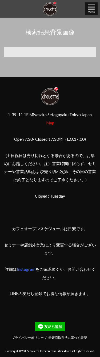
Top (90, 340)
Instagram (26, 269)
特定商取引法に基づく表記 (68, 337)
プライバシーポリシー (28, 337)
